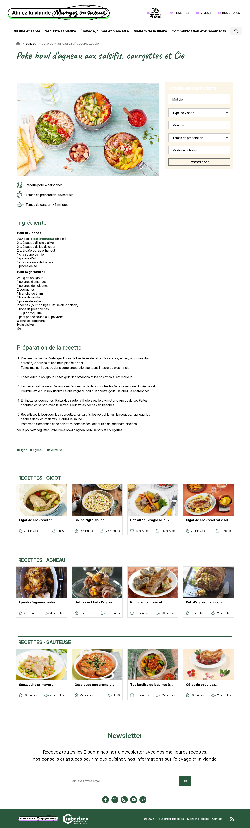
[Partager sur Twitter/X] (19, 67)
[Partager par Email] (19, 81)
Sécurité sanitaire (60, 31)
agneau (31, 43)
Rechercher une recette (192, 88)
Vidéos (205, 13)
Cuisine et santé (26, 31)
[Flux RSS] (232, 818)
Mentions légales (198, 818)
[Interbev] (75, 818)
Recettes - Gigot (39, 478)
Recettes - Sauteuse (44, 642)
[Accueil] (60, 13)
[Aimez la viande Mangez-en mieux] (39, 818)
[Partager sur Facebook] (19, 72)
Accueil (18, 43)
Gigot (23, 450)
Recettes (181, 13)
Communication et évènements (199, 31)
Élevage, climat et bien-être (105, 31)
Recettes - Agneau (41, 560)
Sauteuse (55, 450)
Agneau (37, 450)
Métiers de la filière (150, 31)
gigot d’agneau (42, 239)
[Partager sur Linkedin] (19, 76)
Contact (217, 818)
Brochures (231, 13)
